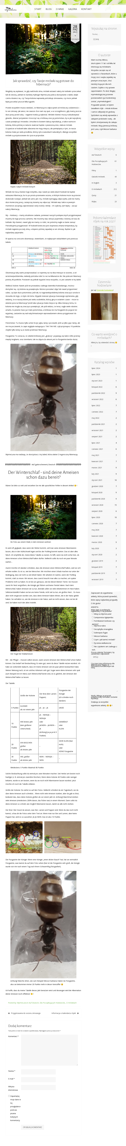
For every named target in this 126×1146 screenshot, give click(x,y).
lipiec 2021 (96, 443)
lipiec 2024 (96, 368)
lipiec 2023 (96, 374)
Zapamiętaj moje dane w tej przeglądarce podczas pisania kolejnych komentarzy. (15, 1108)
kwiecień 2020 (97, 536)
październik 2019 (98, 573)
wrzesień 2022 (97, 399)
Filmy (104, 170)
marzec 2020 (97, 542)
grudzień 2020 (97, 486)
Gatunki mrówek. (104, 176)
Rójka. (104, 201)
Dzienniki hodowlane (105, 290)
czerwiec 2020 (97, 523)
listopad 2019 (97, 567)
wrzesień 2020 (97, 505)
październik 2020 (98, 499)
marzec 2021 (97, 467)
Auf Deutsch (34, 1003)
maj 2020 (95, 530)
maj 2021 (95, 455)
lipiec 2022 (96, 405)
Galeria (72, 9)
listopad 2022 (97, 387)
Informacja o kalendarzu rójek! (64, 1013)
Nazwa (11, 1071)
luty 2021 (95, 474)
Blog (49, 9)
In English (104, 183)
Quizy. (104, 195)
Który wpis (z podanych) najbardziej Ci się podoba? (101, 610)
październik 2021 (98, 424)
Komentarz (13, 1036)
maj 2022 (95, 418)
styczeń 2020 (97, 554)
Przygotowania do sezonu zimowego (26, 1013)
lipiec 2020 (96, 517)
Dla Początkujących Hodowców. (52, 1003)
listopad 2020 (97, 492)
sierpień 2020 (97, 511)
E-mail (11, 1079)
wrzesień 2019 (97, 579)
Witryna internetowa (13, 1088)
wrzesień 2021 (97, 430)
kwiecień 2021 (97, 461)
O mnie (60, 9)
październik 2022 (98, 393)
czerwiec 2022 (97, 412)
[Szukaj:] (103, 34)
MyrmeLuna (22, 1003)
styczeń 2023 (97, 381)
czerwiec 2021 (97, 449)
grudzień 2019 (97, 561)
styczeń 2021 (97, 480)
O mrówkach (71, 1003)
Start (37, 9)
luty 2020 (95, 548)
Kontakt (86, 9)
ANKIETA (94, 607)
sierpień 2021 (97, 436)
